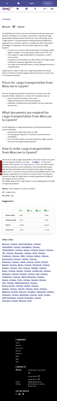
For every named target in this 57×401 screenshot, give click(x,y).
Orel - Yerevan (42, 274)
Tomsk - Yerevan (27, 262)
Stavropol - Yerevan (10, 295)
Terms (17, 356)
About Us (18, 345)
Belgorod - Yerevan (10, 292)
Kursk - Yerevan (40, 289)
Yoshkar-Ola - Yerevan (41, 271)
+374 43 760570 (32, 376)
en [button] (45, 9)
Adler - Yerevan (27, 256)
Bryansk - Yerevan (27, 274)
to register (35, 162)
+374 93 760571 (37, 370)
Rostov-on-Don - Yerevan (12, 286)
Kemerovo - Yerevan (10, 262)
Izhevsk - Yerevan (23, 271)
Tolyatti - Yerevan (25, 289)
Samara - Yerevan (30, 250)
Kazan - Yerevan (9, 271)
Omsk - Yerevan (41, 262)
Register (47, 3)
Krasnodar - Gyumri (33, 298)
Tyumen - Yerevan (29, 259)
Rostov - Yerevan (46, 250)
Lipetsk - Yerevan (31, 286)
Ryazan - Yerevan (9, 280)
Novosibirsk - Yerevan (31, 247)
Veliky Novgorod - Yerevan (26, 283)
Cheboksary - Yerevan (11, 277)
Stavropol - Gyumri (10, 301)
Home (17, 343)
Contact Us (19, 353)
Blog (17, 359)
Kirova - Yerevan (25, 265)
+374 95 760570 (32, 379)
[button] (7, 3)
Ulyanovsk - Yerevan (41, 265)
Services (18, 351)
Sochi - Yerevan (39, 253)
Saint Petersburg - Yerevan (30, 244)
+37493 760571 (10, 192)
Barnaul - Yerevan (9, 265)
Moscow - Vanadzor (27, 292)
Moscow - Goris (25, 301)
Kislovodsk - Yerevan (28, 295)
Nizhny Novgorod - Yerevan (33, 277)
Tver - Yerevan (24, 268)
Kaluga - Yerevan (41, 256)
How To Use (19, 348)
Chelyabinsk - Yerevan (11, 247)
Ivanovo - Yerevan (10, 268)
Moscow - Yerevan (10, 244)
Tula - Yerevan (8, 283)
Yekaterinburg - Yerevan (12, 250)
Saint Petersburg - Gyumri (13, 298)
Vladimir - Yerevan (39, 268)
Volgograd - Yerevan (45, 292)
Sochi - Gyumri (44, 295)
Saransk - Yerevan (38, 280)
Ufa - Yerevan (8, 253)
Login (31, 3)
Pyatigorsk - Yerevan (11, 256)
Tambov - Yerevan (9, 289)
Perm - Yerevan (24, 280)
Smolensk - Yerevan (10, 274)
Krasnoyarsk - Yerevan (11, 259)
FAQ (17, 362)
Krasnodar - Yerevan (23, 253)
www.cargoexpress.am (27, 164)
